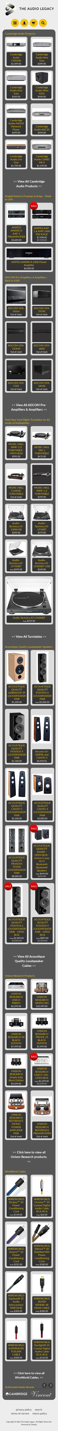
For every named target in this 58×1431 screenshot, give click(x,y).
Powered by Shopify (29, 1424)
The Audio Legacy (28, 1422)
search (38, 1409)
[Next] (50, 1385)
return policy (39, 1413)
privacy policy (24, 1409)
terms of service (20, 1413)
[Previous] (44, 1385)
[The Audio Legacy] (29, 8)
